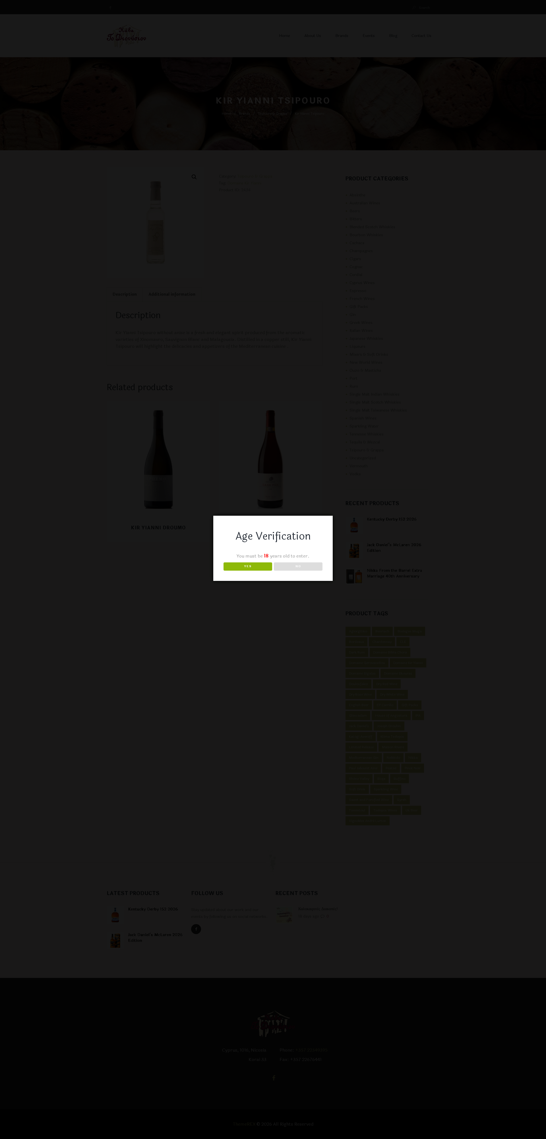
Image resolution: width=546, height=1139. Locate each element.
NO (298, 566)
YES (248, 566)
